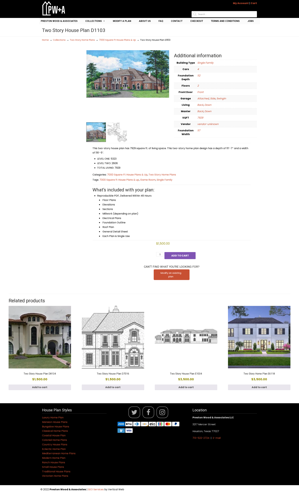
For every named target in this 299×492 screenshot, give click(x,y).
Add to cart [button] (39, 387)
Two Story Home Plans (82, 39)
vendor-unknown (207, 124)
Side (212, 98)
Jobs (250, 21)
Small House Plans (53, 467)
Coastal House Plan (54, 435)
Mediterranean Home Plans (59, 453)
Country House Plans (54, 444)
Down (207, 105)
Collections (93, 21)
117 (198, 130)
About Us (145, 21)
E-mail (217, 438)
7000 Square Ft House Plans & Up (117, 39)
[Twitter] (134, 412)
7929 (200, 117)
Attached (203, 98)
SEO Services (96, 489)
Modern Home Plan (53, 458)
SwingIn (221, 98)
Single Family (205, 63)
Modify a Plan (122, 21)
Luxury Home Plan (53, 417)
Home (45, 39)
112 (198, 75)
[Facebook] (148, 412)
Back (200, 105)
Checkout (196, 21)
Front (200, 92)
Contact (177, 21)
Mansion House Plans (54, 422)
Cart (254, 3)
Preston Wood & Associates (59, 21)
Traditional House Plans (56, 471)
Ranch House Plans (53, 462)
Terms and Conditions (225, 21)
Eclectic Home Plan (54, 449)
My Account (241, 3)
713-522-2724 (200, 438)
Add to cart (180, 255)
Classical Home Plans (55, 431)
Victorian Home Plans (55, 476)
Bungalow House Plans (55, 426)
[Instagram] (162, 412)
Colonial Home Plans (54, 440)
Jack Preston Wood (53, 8)
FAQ (161, 21)
